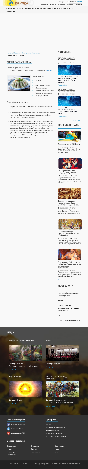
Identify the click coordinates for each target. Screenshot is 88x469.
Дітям (71, 8)
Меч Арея (49, 340)
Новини (53, 5)
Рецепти (70, 5)
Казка (60, 300)
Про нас (48, 424)
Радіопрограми (60, 400)
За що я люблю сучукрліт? (69, 320)
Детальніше (62, 85)
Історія (37, 8)
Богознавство (10, 8)
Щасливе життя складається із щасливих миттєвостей (68, 308)
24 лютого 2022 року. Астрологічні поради (66, 90)
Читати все (76, 120)
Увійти (79, 2)
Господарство (29, 8)
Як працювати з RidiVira (54, 433)
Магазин (79, 5)
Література (55, 8)
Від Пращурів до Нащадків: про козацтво (59, 378)
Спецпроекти (10, 11)
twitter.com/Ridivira (17, 429)
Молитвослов (63, 8)
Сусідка (61, 315)
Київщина (49, 70)
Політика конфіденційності (55, 427)
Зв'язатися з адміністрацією (56, 436)
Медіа (49, 8)
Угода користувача (52, 430)
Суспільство (20, 8)
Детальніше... (14, 370)
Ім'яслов (61, 5)
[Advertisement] (44, 33)
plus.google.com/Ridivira (19, 433)
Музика (20, 364)
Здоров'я (43, 8)
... (69, 152)
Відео (19, 400)
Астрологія (43, 5)
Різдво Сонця (15, 377)
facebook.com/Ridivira (18, 424)
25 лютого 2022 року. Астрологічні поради (66, 59)
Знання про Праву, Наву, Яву (21, 340)
